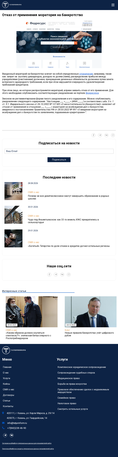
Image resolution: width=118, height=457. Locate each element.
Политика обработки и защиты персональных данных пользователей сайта (28, 449)
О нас (6, 372)
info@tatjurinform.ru (17, 423)
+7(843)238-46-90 (16, 428)
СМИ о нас (33, 192)
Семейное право (67, 397)
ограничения (86, 73)
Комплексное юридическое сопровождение (82, 367)
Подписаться (59, 159)
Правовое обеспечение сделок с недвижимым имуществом (83, 391)
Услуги (6, 378)
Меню (114, 5)
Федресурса (92, 93)
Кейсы (6, 384)
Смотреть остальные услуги (73, 409)
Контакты (8, 406)
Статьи (6, 400)
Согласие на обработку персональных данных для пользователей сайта (26, 443)
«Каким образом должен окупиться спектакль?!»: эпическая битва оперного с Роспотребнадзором (28, 335)
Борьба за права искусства (72, 384)
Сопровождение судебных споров (76, 372)
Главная (7, 367)
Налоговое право (67, 403)
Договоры (8, 395)
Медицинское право (69, 378)
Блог (67, 330)
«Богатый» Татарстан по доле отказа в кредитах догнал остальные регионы (69, 246)
